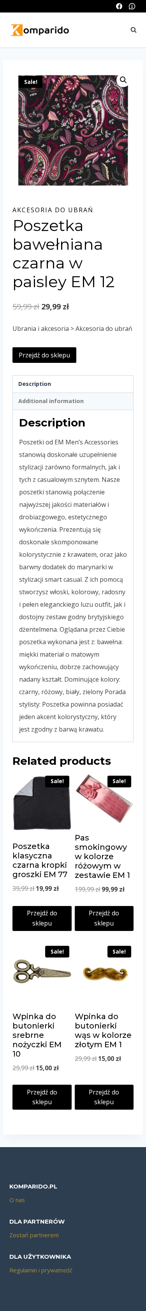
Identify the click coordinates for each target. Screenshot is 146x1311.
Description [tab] (34, 383)
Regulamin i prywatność (40, 1270)
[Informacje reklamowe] (132, 6)
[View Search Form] (130, 30)
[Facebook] (119, 6)
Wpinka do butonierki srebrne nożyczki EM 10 (37, 1035)
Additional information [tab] (51, 401)
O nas (17, 1200)
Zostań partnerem (34, 1235)
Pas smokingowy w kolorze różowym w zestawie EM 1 (102, 856)
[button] (123, 80)
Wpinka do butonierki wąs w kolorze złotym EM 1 (103, 1030)
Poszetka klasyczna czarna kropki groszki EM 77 (39, 860)
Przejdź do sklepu (44, 355)
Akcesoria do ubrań (52, 210)
